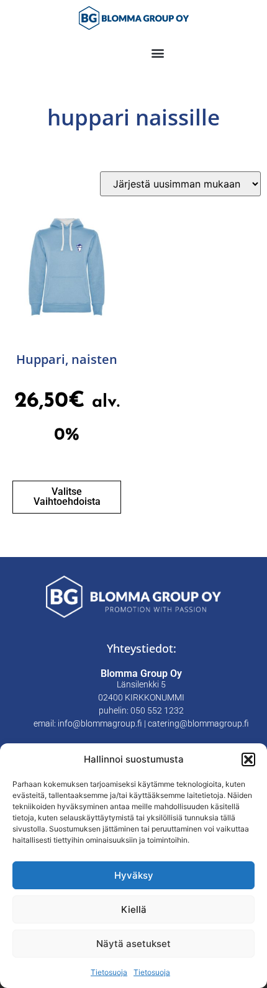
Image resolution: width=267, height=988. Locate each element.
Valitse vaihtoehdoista (67, 496)
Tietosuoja (109, 972)
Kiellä (134, 909)
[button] (248, 759)
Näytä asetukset (133, 943)
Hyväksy (133, 875)
